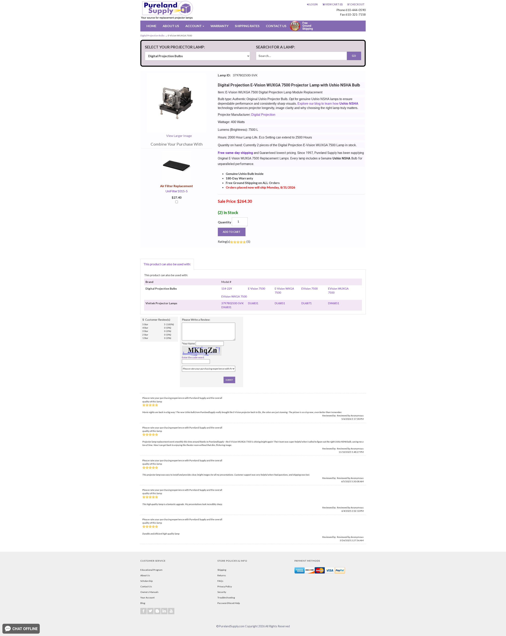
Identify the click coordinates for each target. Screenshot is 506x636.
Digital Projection (263, 114)
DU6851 (280, 303)
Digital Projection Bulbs (152, 35)
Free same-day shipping (235, 153)
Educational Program (151, 569)
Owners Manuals (149, 592)
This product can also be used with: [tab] (167, 264)
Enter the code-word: (193, 357)
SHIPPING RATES (247, 26)
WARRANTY (219, 26)
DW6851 (333, 303)
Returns (221, 575)
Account (193, 26)
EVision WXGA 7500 (234, 296)
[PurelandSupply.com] (185, 10)
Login (314, 4)
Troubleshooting (226, 597)
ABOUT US (171, 26)
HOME (151, 26)
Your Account (147, 597)
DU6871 (306, 303)
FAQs (220, 580)
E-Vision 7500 (256, 288)
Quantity (224, 222)
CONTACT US (276, 26)
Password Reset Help (228, 603)
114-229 (226, 288)
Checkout (357, 4)
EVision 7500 (309, 288)
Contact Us (146, 586)
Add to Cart (231, 231)
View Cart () (334, 4)
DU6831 (253, 303)
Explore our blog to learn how (327, 103)
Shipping (221, 569)
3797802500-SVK (232, 303)
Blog (142, 603)
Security (221, 592)
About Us (145, 575)
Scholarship (146, 580)
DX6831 (226, 307)
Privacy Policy (224, 586)
